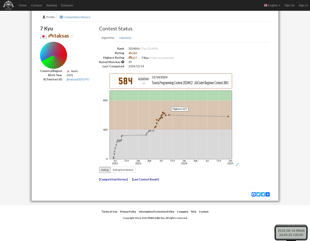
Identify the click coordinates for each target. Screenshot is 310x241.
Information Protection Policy (156, 211)
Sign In (303, 5)
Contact (204, 211)
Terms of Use (109, 211)
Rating (104, 169)
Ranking (51, 5)
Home (23, 5)
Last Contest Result (145, 179)
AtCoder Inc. (157, 217)
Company (182, 211)
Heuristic (126, 37)
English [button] (272, 5)
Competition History (76, 17)
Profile (50, 17)
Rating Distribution (123, 169)
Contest (36, 5)
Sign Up (289, 5)
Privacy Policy (128, 211)
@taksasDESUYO (77, 79)
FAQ (193, 211)
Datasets (67, 5)
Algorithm (108, 37)
